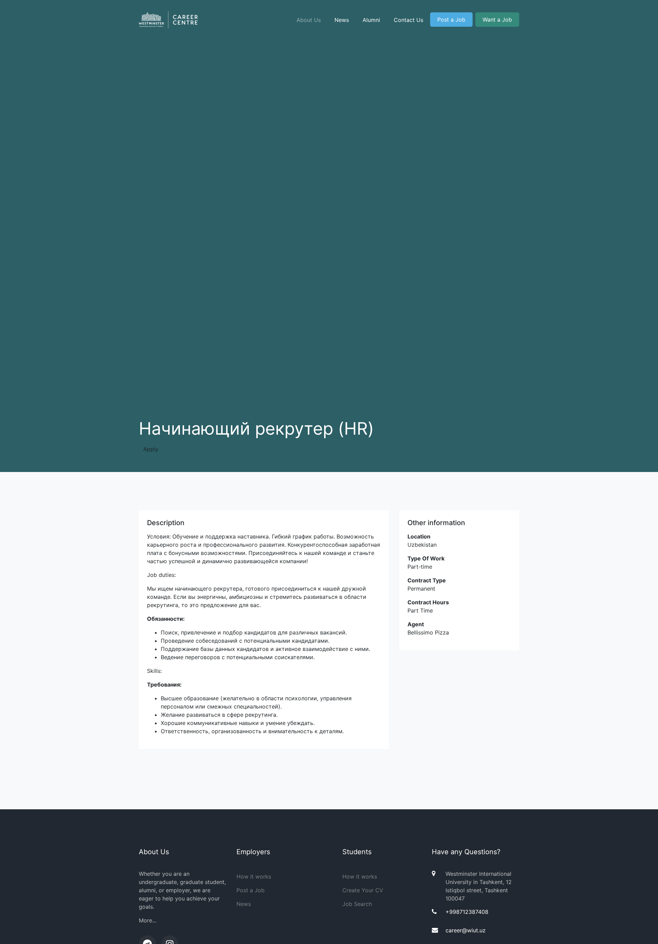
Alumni (371, 19)
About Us (308, 19)
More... (147, 920)
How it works (253, 876)
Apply (150, 449)
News (341, 19)
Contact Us (408, 19)
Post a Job (451, 19)
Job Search (357, 903)
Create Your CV (362, 890)
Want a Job (497, 19)
